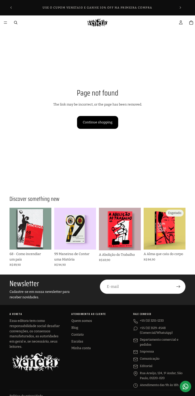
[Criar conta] (178, 287)
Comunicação (149, 358)
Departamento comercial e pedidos (159, 342)
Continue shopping (97, 122)
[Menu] (5, 22)
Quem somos (81, 321)
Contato (77, 335)
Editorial (146, 366)
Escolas (77, 341)
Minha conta (81, 348)
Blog (74, 328)
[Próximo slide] (180, 7)
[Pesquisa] (15, 22)
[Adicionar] (44, 242)
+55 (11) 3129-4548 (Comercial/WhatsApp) (156, 330)
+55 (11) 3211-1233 (152, 320)
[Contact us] (185, 386)
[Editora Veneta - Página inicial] (36, 362)
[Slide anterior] (11, 7)
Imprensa (147, 351)
